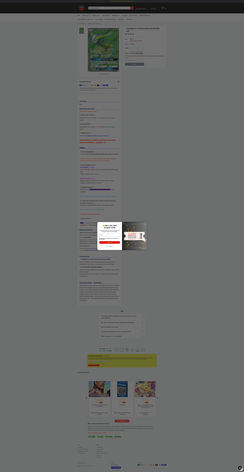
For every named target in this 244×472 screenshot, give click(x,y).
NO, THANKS (110, 246)
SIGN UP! (109, 242)
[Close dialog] (145, 223)
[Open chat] (239, 467)
